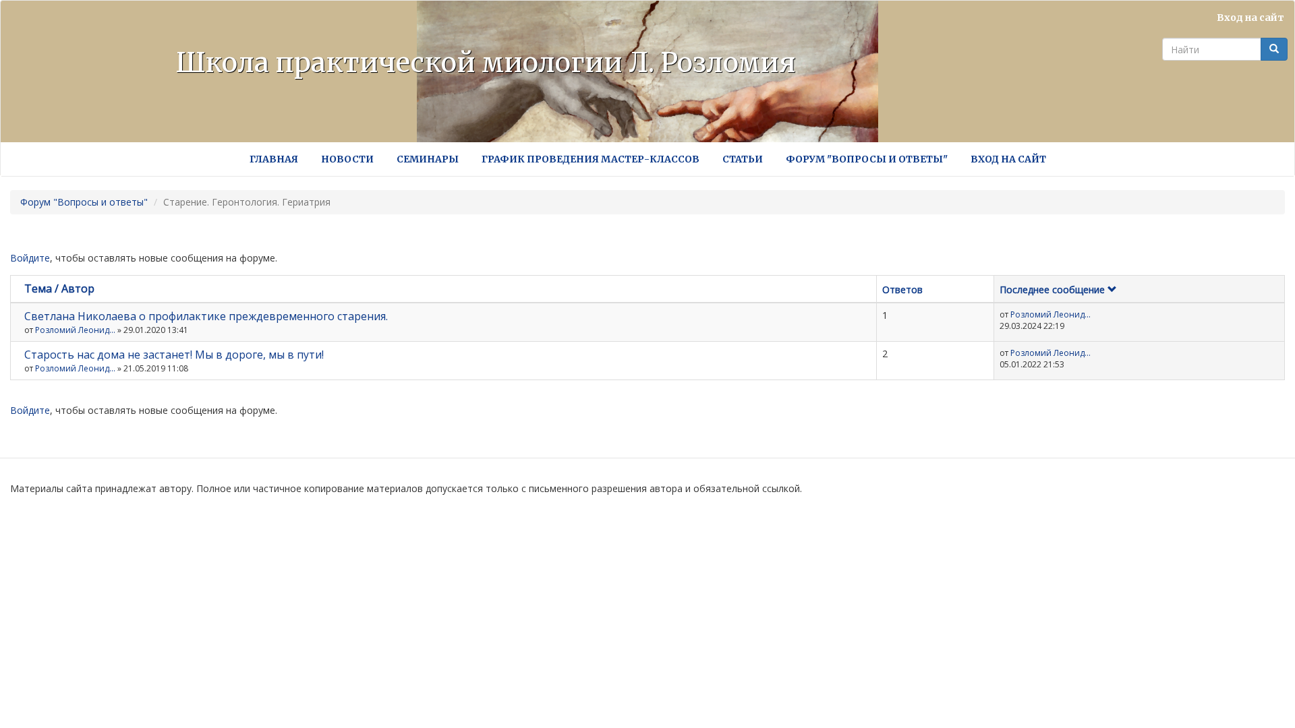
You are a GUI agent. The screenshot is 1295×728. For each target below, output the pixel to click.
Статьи (742, 159)
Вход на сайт (1250, 17)
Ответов (902, 289)
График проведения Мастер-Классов (590, 159)
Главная (274, 159)
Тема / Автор (59, 288)
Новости (347, 159)
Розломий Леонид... (75, 330)
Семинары (428, 159)
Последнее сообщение (1052, 289)
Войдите (30, 257)
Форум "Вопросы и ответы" (867, 159)
